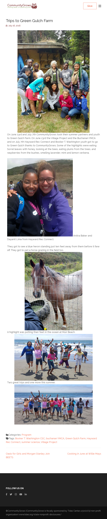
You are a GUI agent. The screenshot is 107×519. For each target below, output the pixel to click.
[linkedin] (26, 494)
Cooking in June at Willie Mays (84, 453)
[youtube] (20, 494)
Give (90, 6)
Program (26, 434)
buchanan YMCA (55, 438)
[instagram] (16, 494)
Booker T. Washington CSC (30, 438)
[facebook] (6, 494)
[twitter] (11, 494)
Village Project (49, 442)
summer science (31, 442)
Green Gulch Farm (75, 438)
